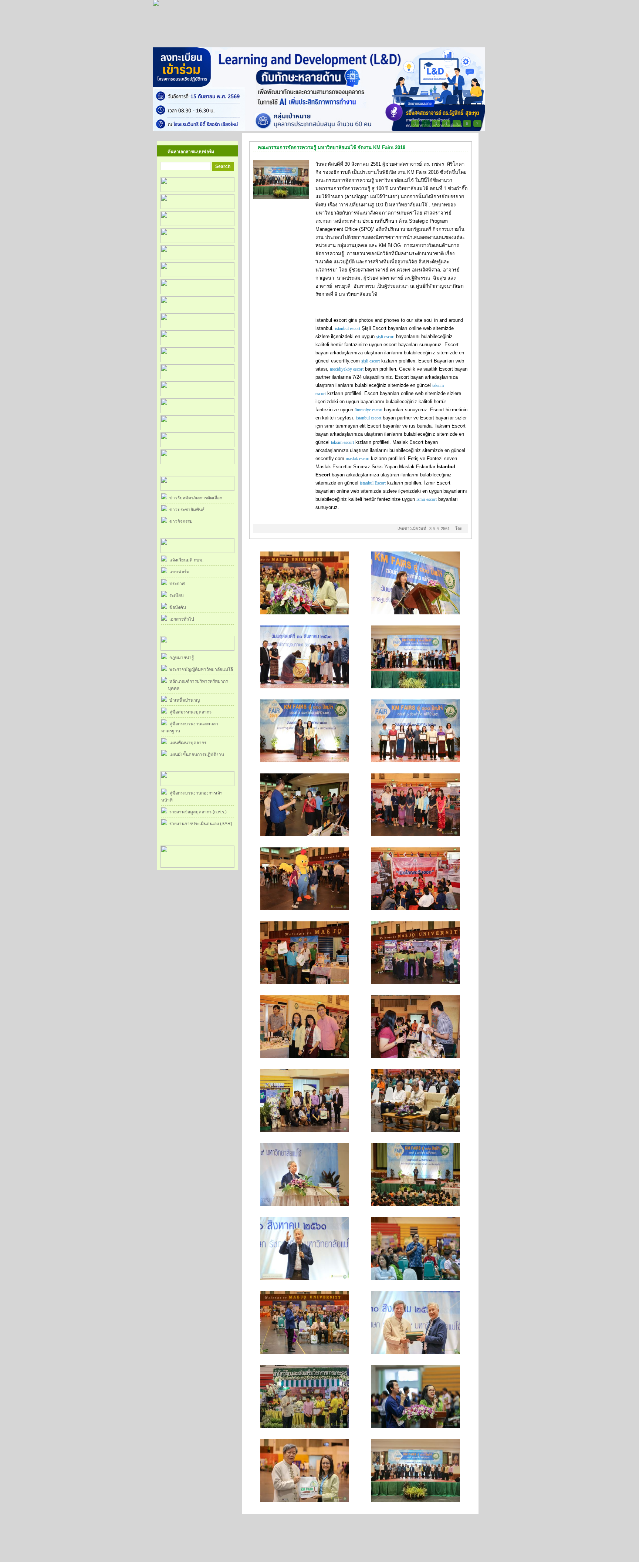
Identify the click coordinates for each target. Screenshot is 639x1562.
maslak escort (357, 458)
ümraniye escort (368, 409)
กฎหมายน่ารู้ (180, 657)
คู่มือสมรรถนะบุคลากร (189, 712)
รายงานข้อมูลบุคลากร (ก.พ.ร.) (197, 811)
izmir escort (426, 499)
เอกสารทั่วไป (180, 619)
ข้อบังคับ (176, 607)
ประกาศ (176, 583)
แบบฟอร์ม (178, 571)
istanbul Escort (373, 483)
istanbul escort (347, 328)
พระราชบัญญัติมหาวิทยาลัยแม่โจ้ (200, 669)
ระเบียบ (175, 595)
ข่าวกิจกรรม (180, 521)
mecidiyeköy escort (347, 369)
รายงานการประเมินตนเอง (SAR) (199, 823)
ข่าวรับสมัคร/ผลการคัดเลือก (194, 497)
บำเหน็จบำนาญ (183, 700)
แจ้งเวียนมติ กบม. (185, 560)
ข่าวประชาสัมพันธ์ (185, 509)
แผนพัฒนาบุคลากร (186, 742)
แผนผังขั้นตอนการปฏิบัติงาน (195, 754)
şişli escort (385, 336)
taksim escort (342, 442)
